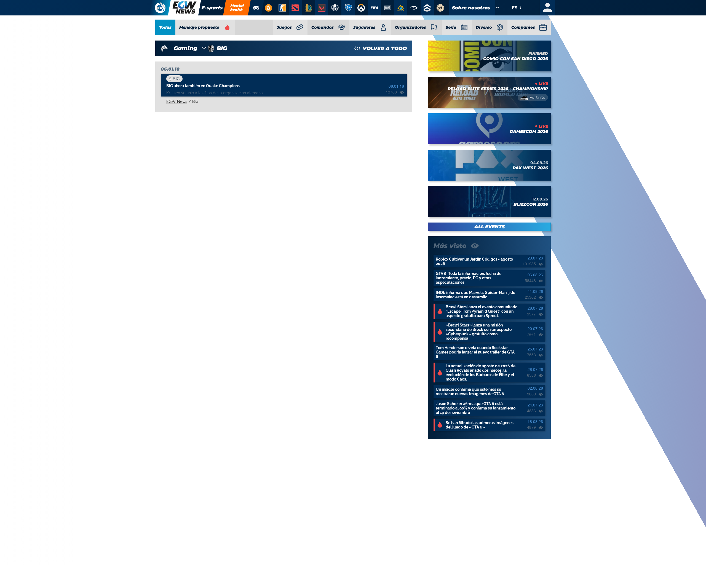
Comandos (322, 27)
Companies (523, 27)
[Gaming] (256, 7)
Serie (451, 27)
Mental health (237, 7)
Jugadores (364, 27)
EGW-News (176, 101)
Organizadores (410, 27)
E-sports (212, 7)
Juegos (284, 27)
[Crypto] (268, 7)
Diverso (484, 27)
